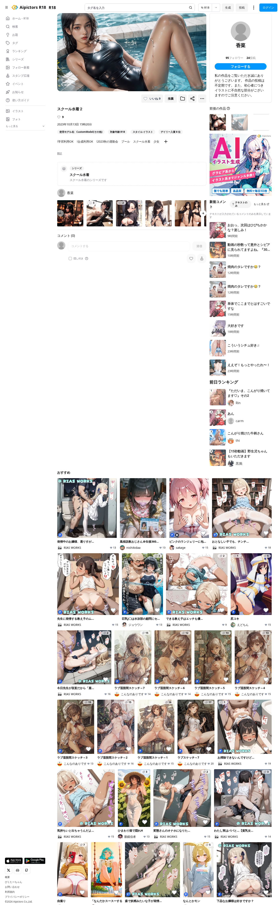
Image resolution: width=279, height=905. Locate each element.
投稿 (242, 7)
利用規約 (10, 892)
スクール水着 (141, 141)
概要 (7, 877)
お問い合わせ (12, 887)
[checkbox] (70, 258)
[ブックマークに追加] (183, 98)
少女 (156, 141)
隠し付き (78, 258)
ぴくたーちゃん (13, 882)
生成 (228, 7)
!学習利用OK (65, 141)
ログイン (268, 7)
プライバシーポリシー (17, 896)
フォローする (240, 66)
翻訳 (59, 153)
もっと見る (260, 204)
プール (125, 141)
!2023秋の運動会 (107, 141)
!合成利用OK (85, 141)
